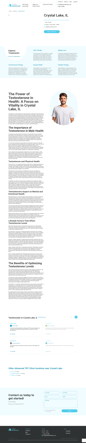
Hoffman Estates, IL (15, 373)
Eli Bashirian (50, 343)
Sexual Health (25, 6)
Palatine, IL (13, 375)
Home (10, 11)
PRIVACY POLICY (73, 438)
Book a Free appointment (14, 56)
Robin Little (15, 325)
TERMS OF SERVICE (48, 411)
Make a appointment (51, 31)
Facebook (68, 433)
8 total (44, 317)
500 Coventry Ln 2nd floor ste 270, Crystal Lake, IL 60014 (57, 20)
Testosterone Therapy (47, 4)
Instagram (68, 431)
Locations (75, 1)
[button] (76, 317)
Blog (71, 1)
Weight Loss (35, 4)
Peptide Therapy (36, 6)
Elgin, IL (13, 371)
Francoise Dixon (16, 343)
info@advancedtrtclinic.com (64, 4)
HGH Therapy (25, 4)
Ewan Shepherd (51, 325)
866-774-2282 (61, 6)
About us (66, 1)
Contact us (60, 1)
